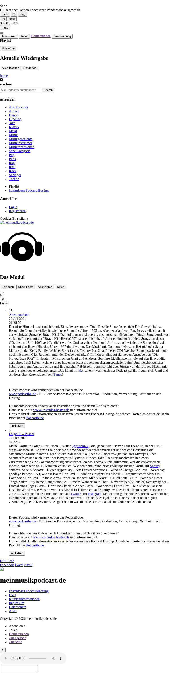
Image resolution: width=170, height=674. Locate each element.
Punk (12, 159)
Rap (12, 163)
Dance (13, 115)
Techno (14, 179)
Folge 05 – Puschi (21, 434)
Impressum (16, 603)
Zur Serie (15, 642)
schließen (17, 425)
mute (5, 27)
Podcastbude (35, 418)
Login (13, 207)
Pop (11, 155)
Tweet (19, 565)
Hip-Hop (15, 119)
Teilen (24, 36)
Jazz (12, 123)
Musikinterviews (20, 143)
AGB (13, 611)
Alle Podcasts (18, 107)
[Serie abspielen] (2, 292)
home (4, 76)
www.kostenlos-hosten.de (51, 410)
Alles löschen (10, 68)
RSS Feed (7, 561)
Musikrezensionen (21, 147)
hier (81, 370)
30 (13, 14)
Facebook (7, 565)
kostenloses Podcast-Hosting (29, 190)
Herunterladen (41, 36)
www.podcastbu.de (22, 394)
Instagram (94, 494)
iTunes (57, 374)
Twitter (76, 494)
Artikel (14, 111)
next (12, 19)
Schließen (8, 48)
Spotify (155, 466)
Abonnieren (9, 36)
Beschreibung (62, 36)
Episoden (8, 287)
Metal (13, 131)
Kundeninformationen (24, 599)
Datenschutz (17, 607)
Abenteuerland (19, 315)
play (22, 14)
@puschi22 (80, 446)
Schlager (15, 175)
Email (28, 565)
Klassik (14, 127)
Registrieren (17, 211)
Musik (13, 135)
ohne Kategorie (19, 151)
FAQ (12, 595)
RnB (12, 167)
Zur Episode (17, 638)
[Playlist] (2, 33)
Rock (12, 171)
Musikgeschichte (20, 139)
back (5, 14)
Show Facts (25, 287)
